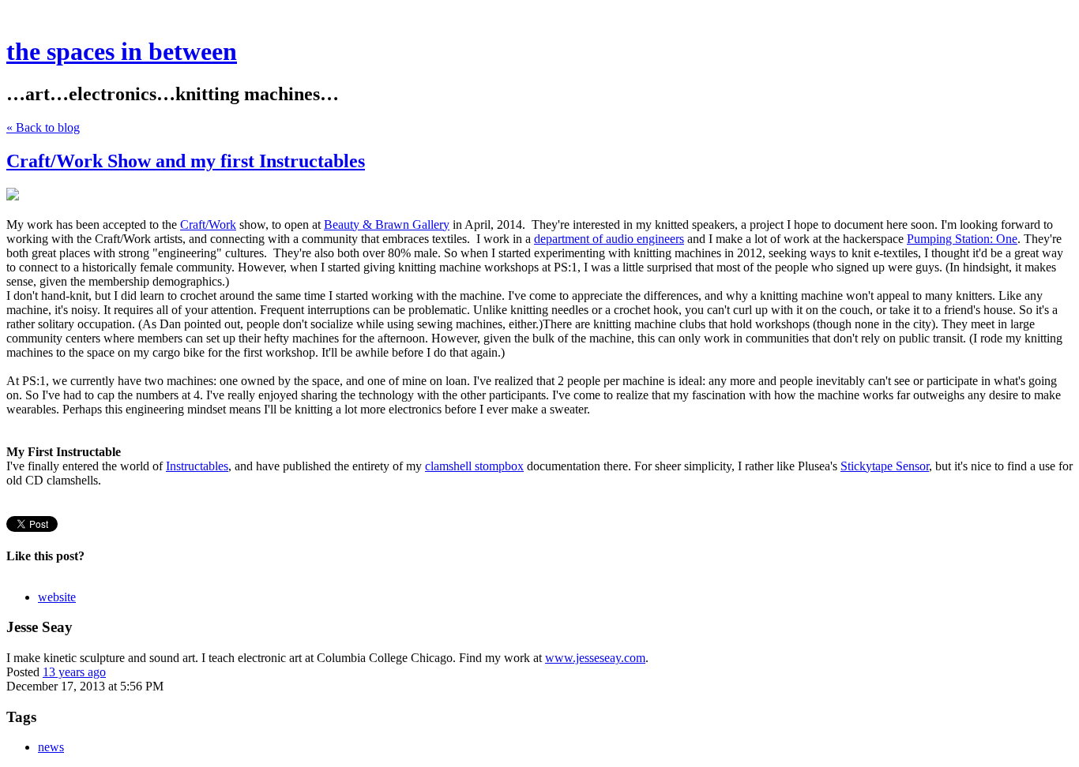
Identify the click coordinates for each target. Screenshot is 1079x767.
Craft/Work (208, 224)
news (51, 747)
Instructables (197, 466)
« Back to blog (43, 127)
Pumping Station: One (962, 238)
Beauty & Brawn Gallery (386, 224)
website (57, 597)
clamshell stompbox (474, 466)
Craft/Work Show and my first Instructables (185, 161)
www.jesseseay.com (595, 657)
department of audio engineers (609, 238)
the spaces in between (121, 51)
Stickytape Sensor (884, 466)
